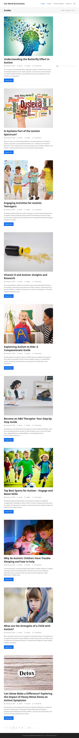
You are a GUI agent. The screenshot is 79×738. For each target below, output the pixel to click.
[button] (74, 4)
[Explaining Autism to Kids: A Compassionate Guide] (28, 324)
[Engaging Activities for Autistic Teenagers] (28, 180)
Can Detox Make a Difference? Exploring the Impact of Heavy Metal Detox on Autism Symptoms (28, 697)
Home (63, 10)
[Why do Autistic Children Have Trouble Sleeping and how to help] (28, 537)
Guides (68, 10)
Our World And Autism (14, 3)
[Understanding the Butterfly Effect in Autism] (28, 36)
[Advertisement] (66, 39)
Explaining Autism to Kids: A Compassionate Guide (21, 348)
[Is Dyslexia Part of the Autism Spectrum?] (28, 108)
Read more (8, 80)
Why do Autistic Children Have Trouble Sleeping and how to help (27, 559)
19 (29, 728)
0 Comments (37, 66)
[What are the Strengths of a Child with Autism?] (28, 605)
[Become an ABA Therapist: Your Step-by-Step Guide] (28, 395)
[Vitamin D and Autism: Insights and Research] (28, 252)
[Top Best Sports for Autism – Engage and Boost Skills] (28, 467)
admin (20, 66)
